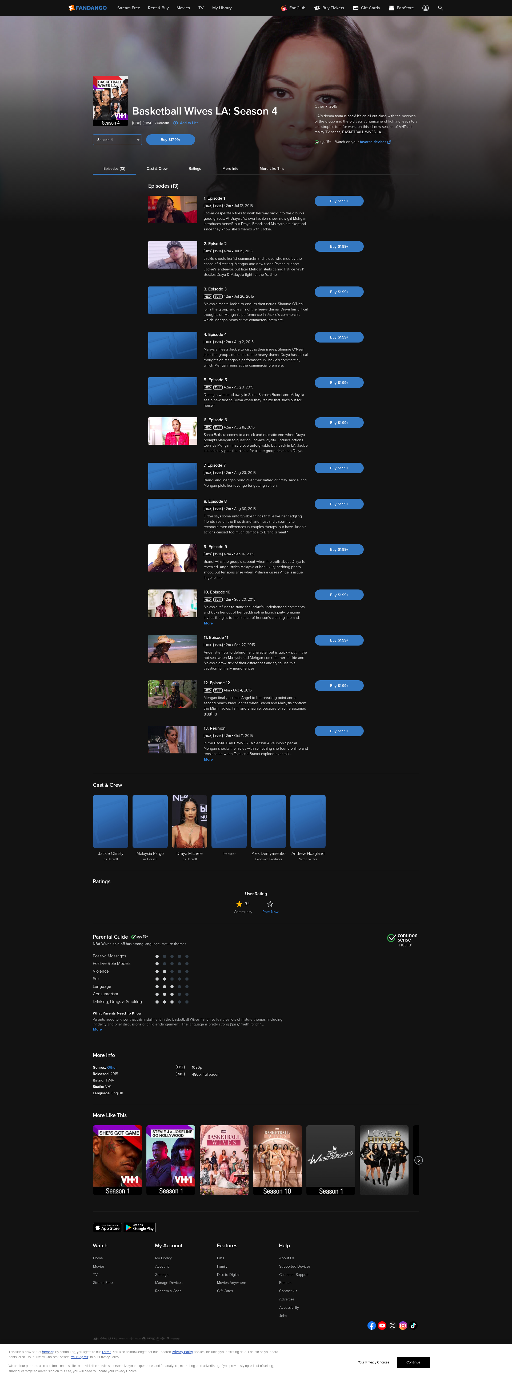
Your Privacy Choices (373, 1362)
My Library (163, 1258)
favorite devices (373, 142)
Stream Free (103, 1282)
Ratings (195, 168)
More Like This (272, 168)
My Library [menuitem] (222, 8)
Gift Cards (225, 1291)
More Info (230, 168)
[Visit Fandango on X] (392, 1325)
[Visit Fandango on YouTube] (382, 1325)
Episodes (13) (114, 168)
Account (162, 1266)
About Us (286, 1258)
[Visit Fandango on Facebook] (371, 1325)
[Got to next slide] (418, 1160)
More (208, 623)
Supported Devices (294, 1266)
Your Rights (79, 1357)
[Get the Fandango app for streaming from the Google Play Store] (139, 1227)
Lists (220, 1258)
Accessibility (289, 1307)
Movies (99, 1266)
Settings (161, 1274)
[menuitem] (366, 8)
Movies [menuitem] (183, 8)
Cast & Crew (157, 168)
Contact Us (288, 1291)
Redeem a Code (168, 1291)
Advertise (286, 1299)
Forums (285, 1282)
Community (243, 912)
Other (112, 1067)
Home (98, 1258)
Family (222, 1266)
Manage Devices (168, 1282)
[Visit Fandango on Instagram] (402, 1325)
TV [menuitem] (201, 8)
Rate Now (270, 912)
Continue (413, 1362)
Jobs (283, 1316)
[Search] (440, 8)
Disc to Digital (228, 1274)
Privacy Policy (182, 1352)
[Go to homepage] (88, 8)
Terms (106, 1352)
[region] (256, 1362)
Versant (48, 1352)
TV (95, 1274)
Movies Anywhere (231, 1282)
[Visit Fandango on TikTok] (413, 1325)
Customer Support (294, 1274)
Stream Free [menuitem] (128, 8)
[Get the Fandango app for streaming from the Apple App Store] (107, 1227)
